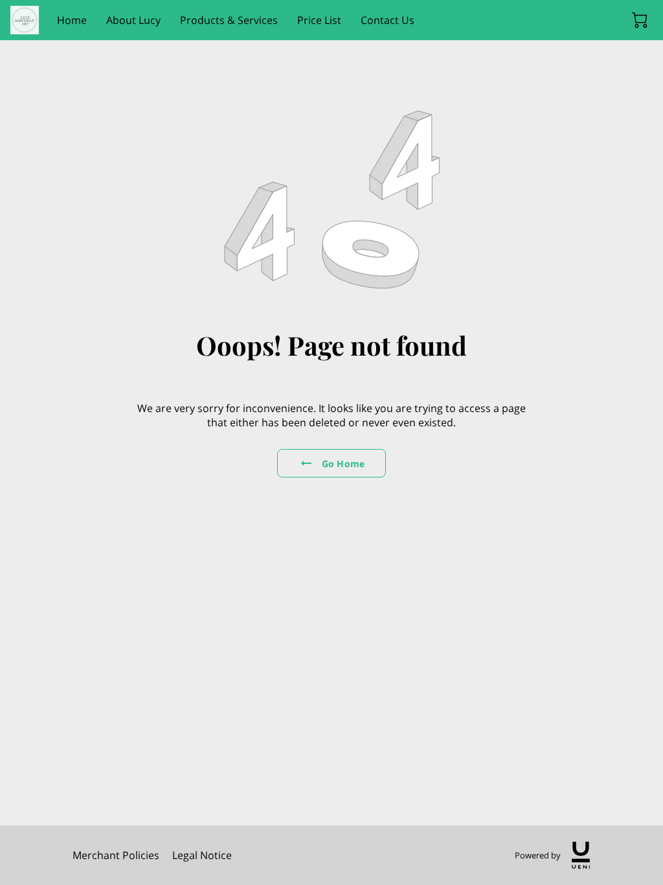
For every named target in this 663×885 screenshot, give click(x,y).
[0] (639, 20)
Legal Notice (202, 855)
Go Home (343, 463)
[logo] (580, 855)
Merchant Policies (116, 855)
